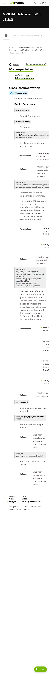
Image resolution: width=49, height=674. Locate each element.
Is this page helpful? (36, 64)
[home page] (17, 3)
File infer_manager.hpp (24, 76)
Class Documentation (24, 88)
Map (35, 434)
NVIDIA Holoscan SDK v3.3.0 (32, 50)
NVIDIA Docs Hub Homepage (21, 47)
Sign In (43, 2)
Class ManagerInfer (18, 53)
